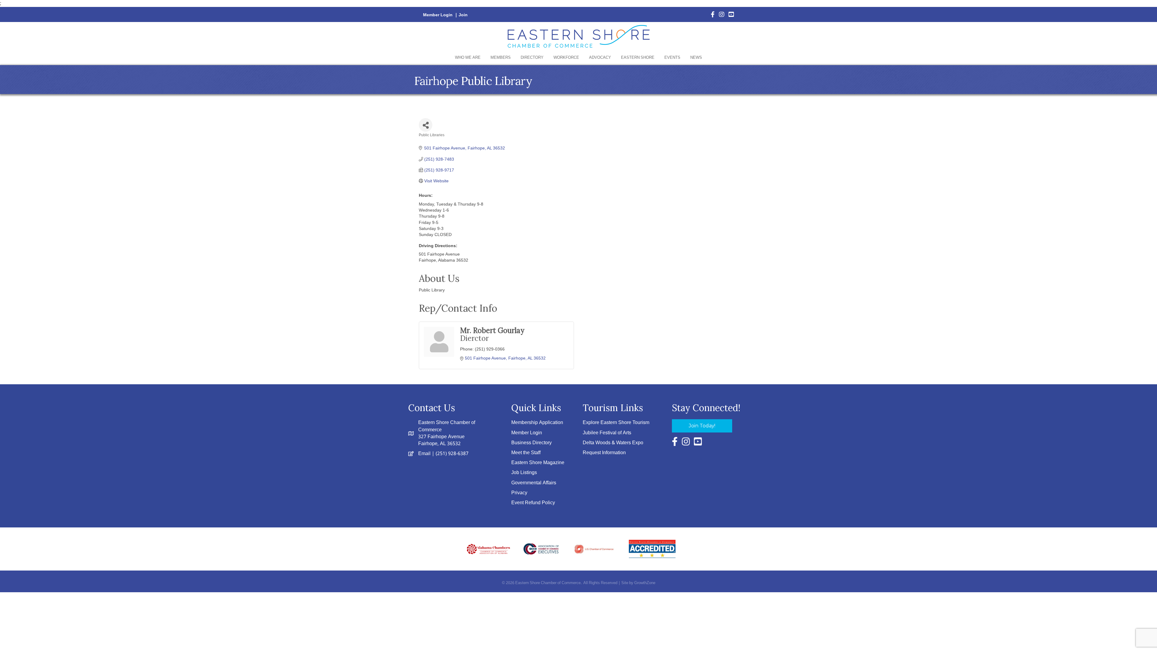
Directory (532, 57)
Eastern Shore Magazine (537, 463)
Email (424, 454)
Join (463, 15)
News (696, 57)
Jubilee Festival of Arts (607, 433)
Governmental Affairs (533, 483)
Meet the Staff (526, 453)
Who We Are (468, 57)
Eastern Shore (637, 57)
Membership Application (537, 423)
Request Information (604, 453)
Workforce (566, 57)
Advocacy (600, 57)
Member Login (438, 15)
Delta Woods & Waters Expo (613, 443)
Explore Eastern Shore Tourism (616, 423)
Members (501, 57)
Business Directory (531, 443)
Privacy (519, 493)
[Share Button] (425, 125)
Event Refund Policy (533, 503)
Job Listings (524, 473)
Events (672, 57)
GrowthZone (644, 583)
